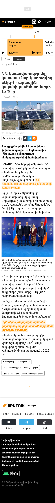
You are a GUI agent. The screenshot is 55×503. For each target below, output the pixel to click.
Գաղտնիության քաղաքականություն (20, 456)
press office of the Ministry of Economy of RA (28, 270)
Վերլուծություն (45, 414)
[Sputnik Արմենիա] (9, 22)
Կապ (33, 444)
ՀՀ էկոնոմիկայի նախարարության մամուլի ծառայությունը (27, 183)
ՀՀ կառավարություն (12, 367)
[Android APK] (10, 473)
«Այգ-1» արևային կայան (32, 373)
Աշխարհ (29, 414)
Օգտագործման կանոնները (16, 444)
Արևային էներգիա (11, 373)
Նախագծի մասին (11, 440)
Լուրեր (5, 414)
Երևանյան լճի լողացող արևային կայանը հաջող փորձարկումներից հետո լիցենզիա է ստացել (28, 325)
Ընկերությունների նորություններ (18, 452)
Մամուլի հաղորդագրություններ (18, 448)
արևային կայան (31, 367)
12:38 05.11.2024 (10, 97)
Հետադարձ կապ (10, 465)
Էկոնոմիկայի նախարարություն (16, 361)
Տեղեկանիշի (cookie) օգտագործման (20, 460)
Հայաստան (17, 414)
